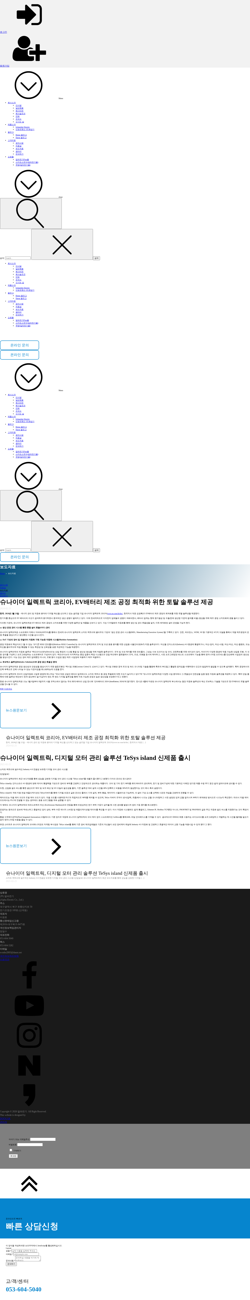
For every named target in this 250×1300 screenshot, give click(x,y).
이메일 (9, 1254)
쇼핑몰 (11, 157)
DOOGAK (5, 1118)
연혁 (18, 116)
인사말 (18, 105)
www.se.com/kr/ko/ (115, 613)
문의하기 (19, 154)
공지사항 (19, 143)
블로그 (11, 132)
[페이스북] (125, 976)
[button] (19, 355)
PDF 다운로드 (6, 689)
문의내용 (10, 1261)
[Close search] (62, 244)
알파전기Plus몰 (22, 159)
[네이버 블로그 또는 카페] (125, 1065)
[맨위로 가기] (125, 1183)
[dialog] (125, 1249)
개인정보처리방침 (9, 956)
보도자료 (19, 148)
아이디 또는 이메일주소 (19, 1139)
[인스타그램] (125, 1035)
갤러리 (18, 151)
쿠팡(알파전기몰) (23, 165)
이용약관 (4, 959)
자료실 (18, 146)
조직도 (18, 119)
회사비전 (19, 111)
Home (2, 573)
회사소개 (12, 103)
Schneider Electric (23, 127)
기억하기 (17, 1151)
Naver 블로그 (21, 138)
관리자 (3, 1122)
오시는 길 (20, 122)
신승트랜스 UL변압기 (25, 129)
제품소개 (12, 124)
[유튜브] (125, 1006)
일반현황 (19, 108)
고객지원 (12, 140)
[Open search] (31, 213)
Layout (8, 1248)
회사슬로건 (20, 114)
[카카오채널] (125, 1095)
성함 (8, 1251)
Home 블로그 (21, 135)
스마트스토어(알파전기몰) (27, 162)
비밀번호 (13, 1145)
